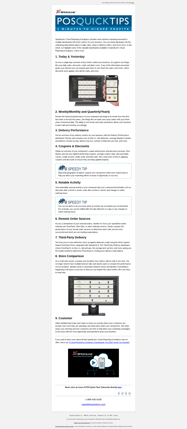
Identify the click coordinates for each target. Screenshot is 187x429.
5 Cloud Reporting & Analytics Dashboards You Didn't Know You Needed (99, 342)
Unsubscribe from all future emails (64, 426)
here (133, 2)
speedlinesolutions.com (93, 404)
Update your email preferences (82, 423)
